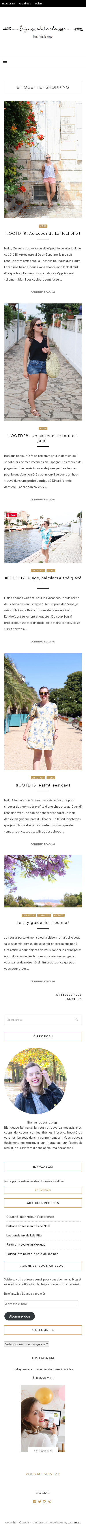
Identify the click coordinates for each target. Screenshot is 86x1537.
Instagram (8, 3)
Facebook (25, 3)
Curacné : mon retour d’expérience (30, 1216)
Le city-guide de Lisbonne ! (43, 923)
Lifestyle (38, 571)
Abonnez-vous (19, 1316)
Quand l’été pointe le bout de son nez (32, 1254)
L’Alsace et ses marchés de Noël (28, 1226)
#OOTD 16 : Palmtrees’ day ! (43, 785)
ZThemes (74, 1522)
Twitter (39, 3)
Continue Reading (43, 292)
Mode (43, 226)
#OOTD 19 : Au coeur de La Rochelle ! (43, 233)
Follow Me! (43, 1190)
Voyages (59, 915)
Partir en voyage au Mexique (25, 1244)
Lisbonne (44, 915)
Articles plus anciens (69, 997)
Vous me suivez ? (43, 1474)
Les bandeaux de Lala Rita (24, 1235)
